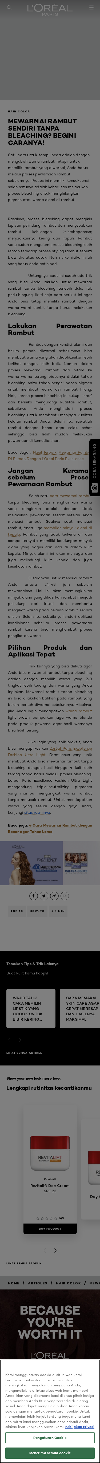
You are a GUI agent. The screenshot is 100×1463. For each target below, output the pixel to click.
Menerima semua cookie (50, 1453)
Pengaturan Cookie (49, 1438)
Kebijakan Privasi (79, 1427)
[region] (50, 1411)
